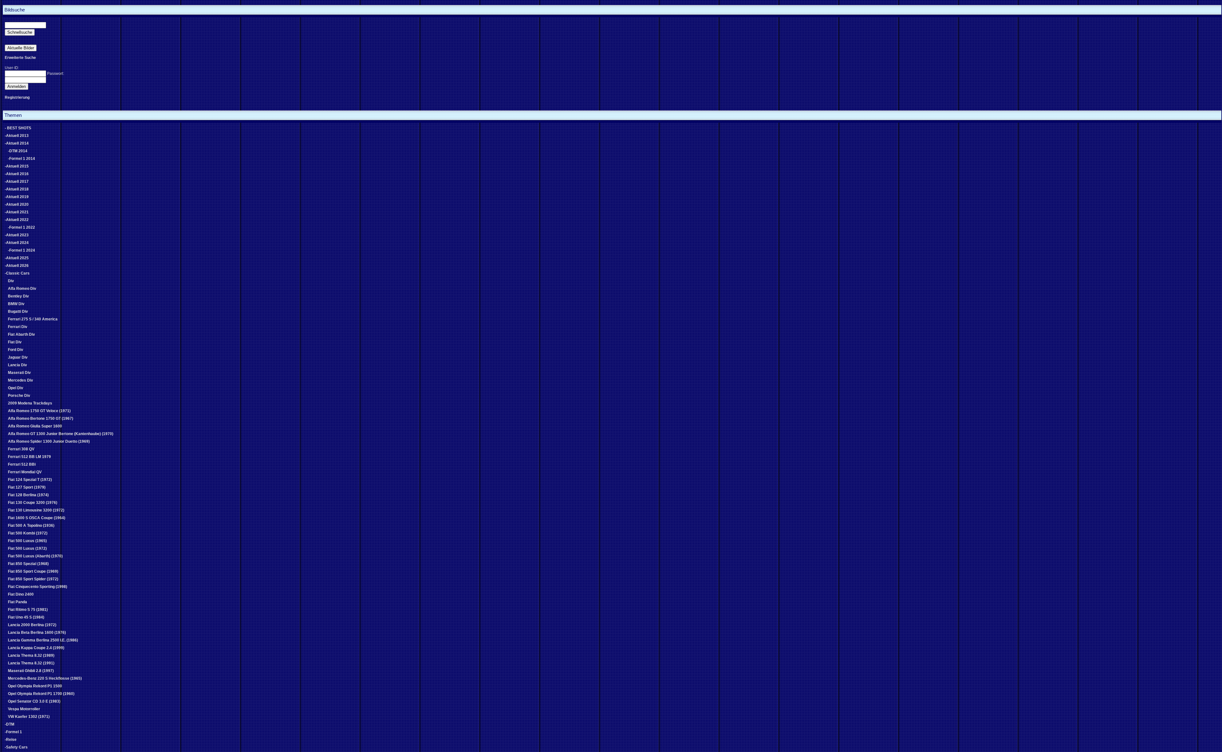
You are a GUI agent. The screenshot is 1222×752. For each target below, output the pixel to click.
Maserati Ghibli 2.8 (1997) (31, 671)
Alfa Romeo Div (22, 288)
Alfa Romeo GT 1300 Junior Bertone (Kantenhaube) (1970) (60, 434)
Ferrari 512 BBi (22, 464)
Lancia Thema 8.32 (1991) (31, 663)
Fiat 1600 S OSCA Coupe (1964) (36, 518)
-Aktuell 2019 (17, 197)
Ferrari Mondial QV (25, 472)
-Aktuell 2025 (17, 258)
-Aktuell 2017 (17, 181)
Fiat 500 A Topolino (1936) (31, 525)
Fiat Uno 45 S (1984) (26, 617)
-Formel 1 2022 (21, 227)
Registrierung (17, 97)
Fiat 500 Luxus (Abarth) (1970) (35, 556)
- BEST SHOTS (18, 128)
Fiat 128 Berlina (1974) (28, 495)
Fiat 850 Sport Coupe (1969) (33, 571)
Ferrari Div (17, 327)
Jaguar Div (18, 357)
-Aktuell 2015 (17, 166)
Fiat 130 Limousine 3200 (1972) (36, 510)
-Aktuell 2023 (17, 235)
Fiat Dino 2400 (21, 594)
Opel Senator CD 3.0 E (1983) (34, 701)
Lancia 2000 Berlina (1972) (32, 625)
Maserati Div (19, 372)
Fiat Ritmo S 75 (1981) (28, 609)
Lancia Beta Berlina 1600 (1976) (37, 632)
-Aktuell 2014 (17, 143)
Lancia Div (17, 365)
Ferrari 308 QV (21, 449)
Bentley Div (18, 296)
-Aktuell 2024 (17, 242)
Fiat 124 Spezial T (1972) (30, 479)
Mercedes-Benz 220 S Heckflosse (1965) (45, 678)
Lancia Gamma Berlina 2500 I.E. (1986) (43, 640)
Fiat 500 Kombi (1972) (27, 533)
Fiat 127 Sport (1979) (27, 487)
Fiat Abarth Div (21, 334)
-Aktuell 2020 (17, 204)
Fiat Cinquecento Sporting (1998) (37, 586)
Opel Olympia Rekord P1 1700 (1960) (41, 693)
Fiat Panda (17, 602)
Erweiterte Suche (20, 57)
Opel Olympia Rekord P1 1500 (35, 686)
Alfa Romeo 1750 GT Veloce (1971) (39, 411)
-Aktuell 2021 (17, 212)
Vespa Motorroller (24, 709)
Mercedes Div (20, 380)
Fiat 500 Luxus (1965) (27, 541)
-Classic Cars (17, 273)
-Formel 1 (13, 732)
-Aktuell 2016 (17, 174)
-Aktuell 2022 (17, 220)
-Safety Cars (16, 747)
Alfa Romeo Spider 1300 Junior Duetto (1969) (49, 441)
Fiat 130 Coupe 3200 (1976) (32, 502)
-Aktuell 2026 (17, 265)
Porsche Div (19, 395)
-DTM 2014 (17, 151)
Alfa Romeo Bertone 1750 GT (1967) (40, 418)
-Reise (11, 739)
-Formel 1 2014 (21, 158)
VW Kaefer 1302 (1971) (29, 716)
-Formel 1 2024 (21, 250)
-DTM (9, 724)
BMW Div (16, 304)
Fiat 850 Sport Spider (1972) (33, 579)
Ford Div (15, 349)
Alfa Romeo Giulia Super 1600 (35, 426)
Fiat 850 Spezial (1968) (28, 564)
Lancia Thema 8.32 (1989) (31, 655)
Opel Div (15, 388)
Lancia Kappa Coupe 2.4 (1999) (36, 648)
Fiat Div (15, 342)
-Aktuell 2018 (17, 189)
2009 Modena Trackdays (30, 403)
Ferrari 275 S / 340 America (33, 319)
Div (11, 281)
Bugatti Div (18, 311)
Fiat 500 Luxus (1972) (27, 548)
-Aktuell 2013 (17, 135)
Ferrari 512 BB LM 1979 (29, 457)
